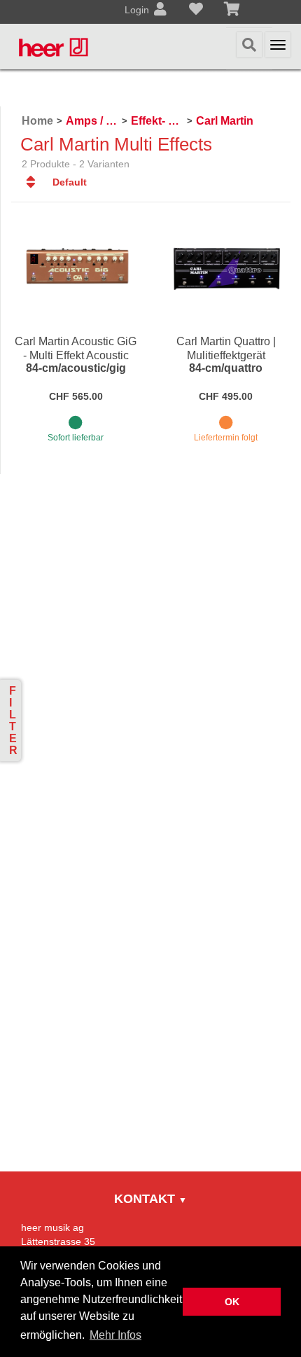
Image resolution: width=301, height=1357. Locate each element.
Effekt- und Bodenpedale (157, 121)
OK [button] (232, 1301)
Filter (13, 720)
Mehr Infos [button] (115, 1335)
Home (37, 121)
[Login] (160, 10)
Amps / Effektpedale (92, 121)
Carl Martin (224, 121)
